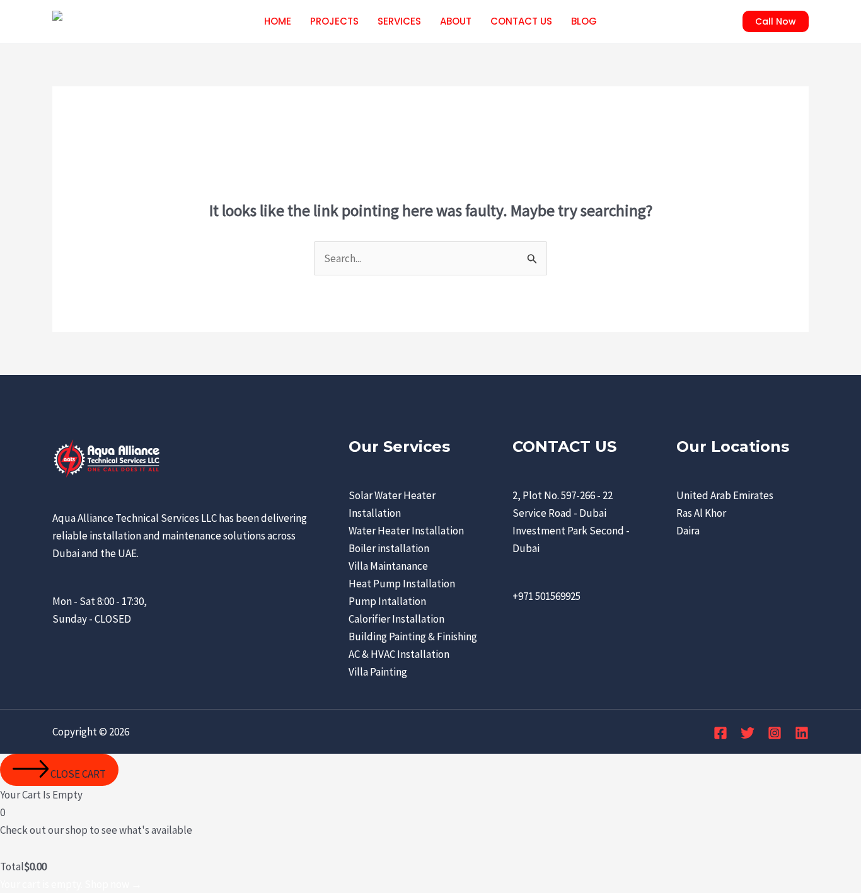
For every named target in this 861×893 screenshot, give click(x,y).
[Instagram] (775, 733)
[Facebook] (720, 733)
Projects (334, 21)
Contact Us (521, 21)
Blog (584, 21)
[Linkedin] (802, 733)
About (455, 21)
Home (277, 21)
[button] (776, 21)
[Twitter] (747, 733)
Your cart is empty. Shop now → (71, 884)
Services (399, 21)
